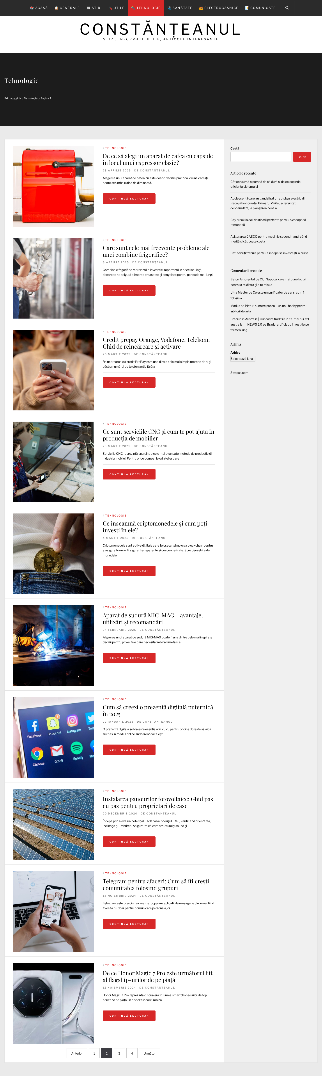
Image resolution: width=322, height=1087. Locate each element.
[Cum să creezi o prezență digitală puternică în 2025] (53, 737)
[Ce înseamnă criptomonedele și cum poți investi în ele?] (53, 553)
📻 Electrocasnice (219, 8)
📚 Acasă (39, 8)
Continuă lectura (128, 198)
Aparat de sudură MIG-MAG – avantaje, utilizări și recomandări (153, 618)
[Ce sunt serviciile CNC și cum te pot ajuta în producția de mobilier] (53, 462)
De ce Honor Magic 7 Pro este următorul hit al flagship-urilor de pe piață (157, 976)
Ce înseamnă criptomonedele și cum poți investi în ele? (155, 526)
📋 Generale (67, 8)
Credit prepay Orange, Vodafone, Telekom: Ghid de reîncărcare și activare (156, 343)
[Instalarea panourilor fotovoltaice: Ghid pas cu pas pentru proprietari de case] (53, 824)
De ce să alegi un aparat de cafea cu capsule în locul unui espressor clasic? (158, 159)
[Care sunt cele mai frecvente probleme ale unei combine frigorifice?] (53, 278)
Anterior (77, 1053)
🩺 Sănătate (180, 8)
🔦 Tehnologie (146, 8)
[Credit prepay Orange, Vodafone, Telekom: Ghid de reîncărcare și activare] (53, 370)
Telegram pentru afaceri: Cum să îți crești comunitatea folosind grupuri (156, 884)
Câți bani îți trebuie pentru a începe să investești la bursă (269, 253)
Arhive (235, 352)
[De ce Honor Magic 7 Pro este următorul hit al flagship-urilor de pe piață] (53, 1003)
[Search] (287, 8)
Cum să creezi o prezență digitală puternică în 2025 (158, 710)
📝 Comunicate (260, 8)
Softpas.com (239, 372)
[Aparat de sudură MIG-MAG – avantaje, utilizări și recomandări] (53, 645)
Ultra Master (239, 292)
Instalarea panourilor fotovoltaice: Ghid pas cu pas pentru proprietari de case (158, 802)
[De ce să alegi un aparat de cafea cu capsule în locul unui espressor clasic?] (53, 186)
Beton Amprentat (242, 279)
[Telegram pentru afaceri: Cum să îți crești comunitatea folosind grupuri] (53, 911)
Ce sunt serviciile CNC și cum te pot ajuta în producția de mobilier (158, 435)
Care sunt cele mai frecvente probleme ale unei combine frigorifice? (156, 251)
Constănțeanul (161, 29)
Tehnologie (116, 148)
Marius (235, 306)
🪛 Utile (116, 8)
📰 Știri (94, 8)
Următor (150, 1053)
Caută (234, 148)
